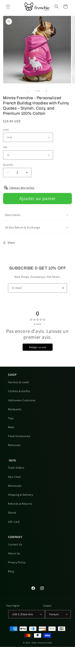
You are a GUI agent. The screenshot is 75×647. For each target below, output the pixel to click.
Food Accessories (19, 436)
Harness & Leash (18, 382)
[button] (8, 6)
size (5, 147)
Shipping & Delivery (20, 494)
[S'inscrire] (62, 288)
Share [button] (11, 242)
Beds (11, 427)
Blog (11, 571)
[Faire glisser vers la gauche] (28, 90)
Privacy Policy (16, 562)
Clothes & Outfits (19, 391)
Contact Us (15, 544)
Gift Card (13, 522)
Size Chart (14, 477)
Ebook (12, 512)
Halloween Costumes (22, 400)
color (6, 129)
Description (13, 215)
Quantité (8, 164)
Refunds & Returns (20, 503)
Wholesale (14, 486)
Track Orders (16, 467)
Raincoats (14, 445)
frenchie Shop (45, 642)
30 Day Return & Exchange (22, 227)
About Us (14, 553)
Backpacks (14, 409)
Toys (11, 418)
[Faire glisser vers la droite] (46, 90)
